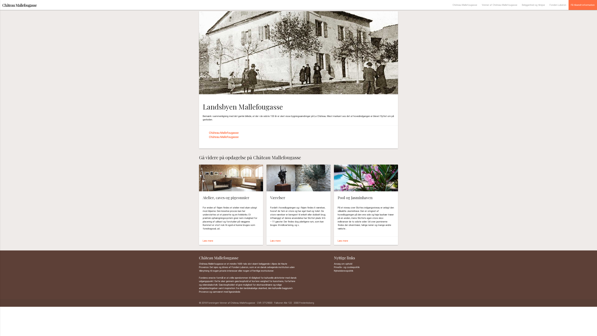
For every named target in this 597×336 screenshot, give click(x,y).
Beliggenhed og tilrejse (533, 4)
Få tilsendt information (583, 4)
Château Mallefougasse (465, 4)
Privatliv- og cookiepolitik (347, 267)
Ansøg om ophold (343, 263)
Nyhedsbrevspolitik (343, 270)
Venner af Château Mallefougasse (499, 4)
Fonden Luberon (558, 4)
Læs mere (208, 240)
